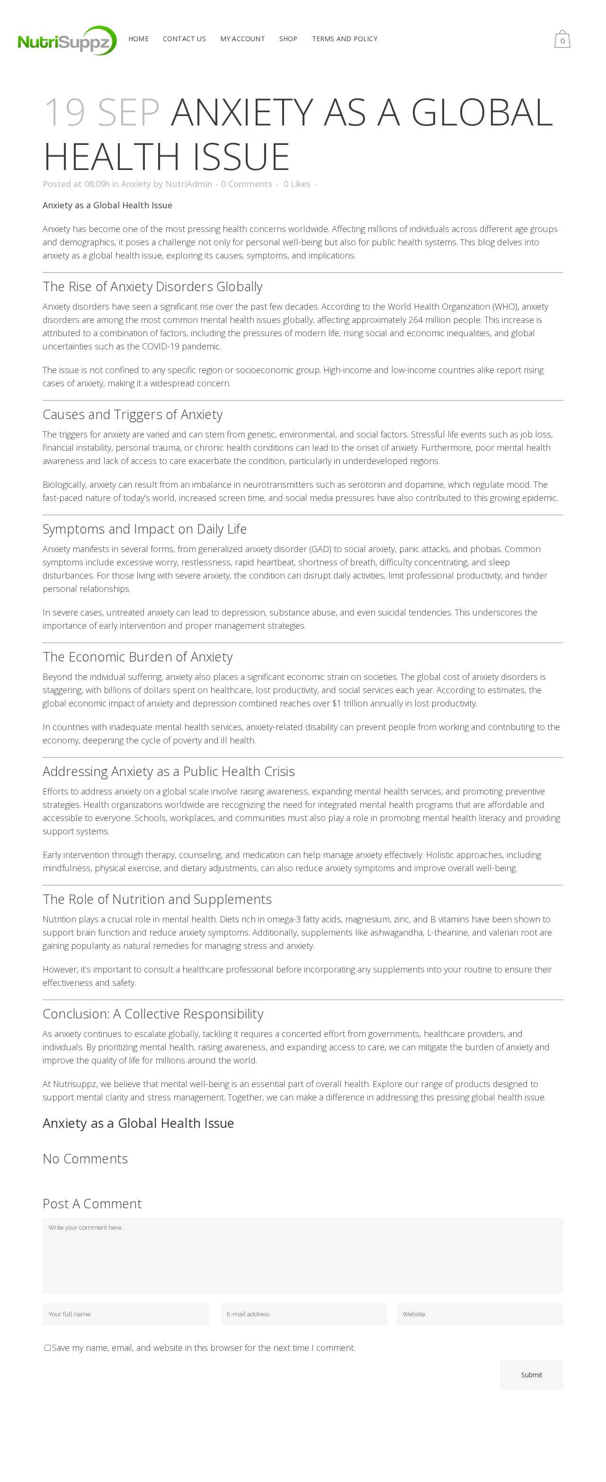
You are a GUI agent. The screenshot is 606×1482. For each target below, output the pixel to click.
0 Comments (246, 183)
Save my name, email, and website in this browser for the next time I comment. (203, 1347)
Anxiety (136, 183)
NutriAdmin (188, 183)
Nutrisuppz (74, 1083)
